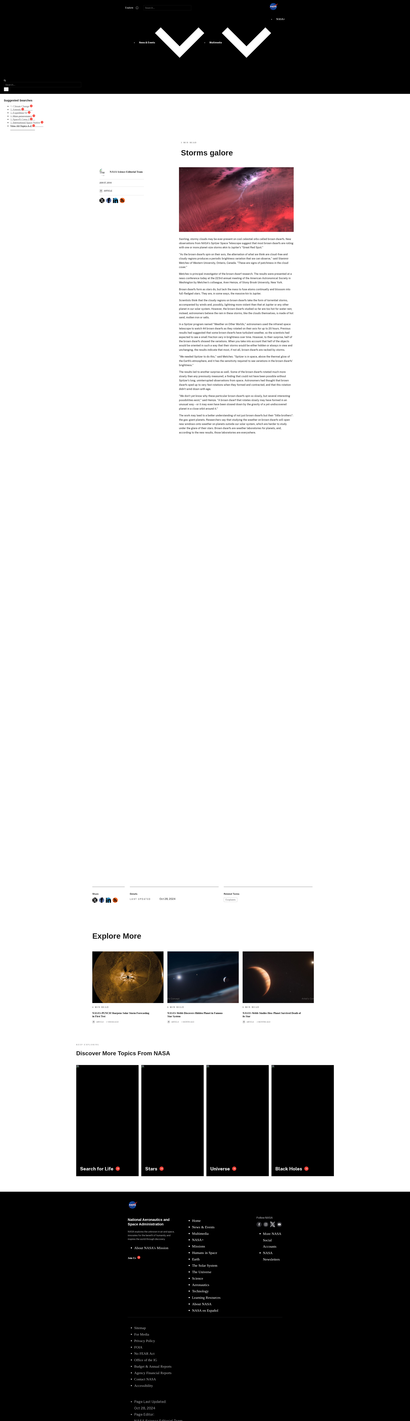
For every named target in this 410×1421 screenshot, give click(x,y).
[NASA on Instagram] (265, 1224)
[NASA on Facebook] (259, 1224)
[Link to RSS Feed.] (122, 200)
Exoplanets (231, 899)
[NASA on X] (272, 1224)
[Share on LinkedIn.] (115, 200)
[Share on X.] (102, 200)
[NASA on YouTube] (279, 1224)
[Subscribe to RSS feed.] (115, 900)
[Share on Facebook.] (108, 200)
